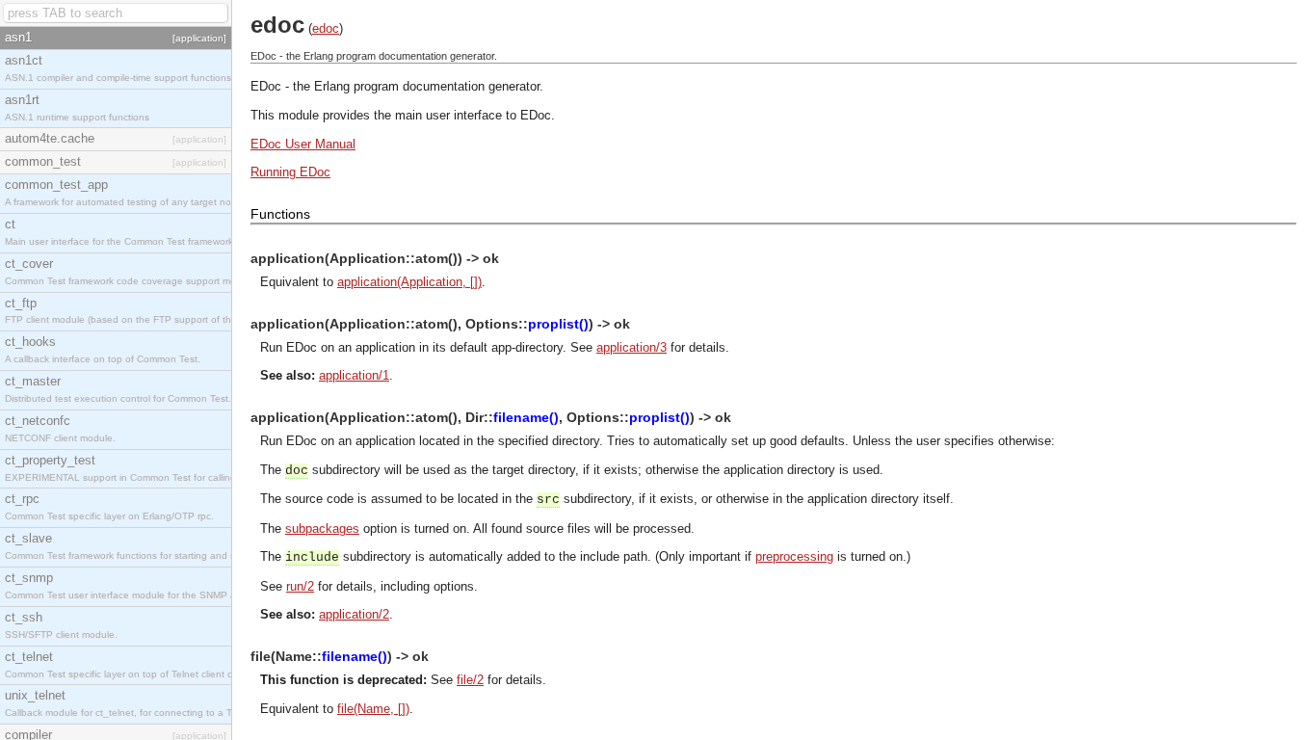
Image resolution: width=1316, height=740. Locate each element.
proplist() (558, 323)
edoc (325, 28)
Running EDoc (290, 172)
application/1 (354, 375)
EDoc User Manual (302, 144)
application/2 (354, 614)
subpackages (322, 528)
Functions (280, 214)
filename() (526, 417)
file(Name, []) (373, 708)
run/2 (300, 586)
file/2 (470, 680)
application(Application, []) (409, 282)
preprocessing (794, 556)
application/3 (631, 347)
